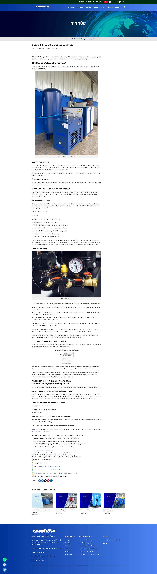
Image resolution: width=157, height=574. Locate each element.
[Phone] (4, 559)
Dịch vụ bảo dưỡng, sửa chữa (90, 554)
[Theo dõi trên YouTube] (123, 2)
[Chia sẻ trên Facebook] (39, 480)
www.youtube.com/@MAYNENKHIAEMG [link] (50, 470)
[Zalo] (4, 564)
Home (62, 39)
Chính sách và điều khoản (112, 540)
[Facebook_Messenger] (4, 570)
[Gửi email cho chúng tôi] (118, 2)
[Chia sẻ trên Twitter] (42, 480)
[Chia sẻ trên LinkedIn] (51, 480)
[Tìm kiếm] (124, 7)
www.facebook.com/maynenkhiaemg (50, 466)
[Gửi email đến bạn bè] (45, 480)
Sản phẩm (88, 7)
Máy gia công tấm (86, 543)
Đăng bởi (41, 48)
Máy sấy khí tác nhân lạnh (88, 546)
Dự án (96, 7)
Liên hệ (117, 7)
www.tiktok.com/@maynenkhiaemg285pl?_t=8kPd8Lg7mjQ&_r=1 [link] (57, 473)
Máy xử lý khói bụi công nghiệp (90, 548)
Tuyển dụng (109, 7)
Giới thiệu (79, 7)
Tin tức (102, 7)
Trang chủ (71, 7)
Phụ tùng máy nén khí (87, 551)
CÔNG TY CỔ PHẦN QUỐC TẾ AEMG (43, 450)
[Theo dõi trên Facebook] (115, 2)
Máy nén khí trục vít (87, 540)
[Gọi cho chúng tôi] (120, 2)
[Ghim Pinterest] (48, 480)
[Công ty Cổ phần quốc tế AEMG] (44, 7)
